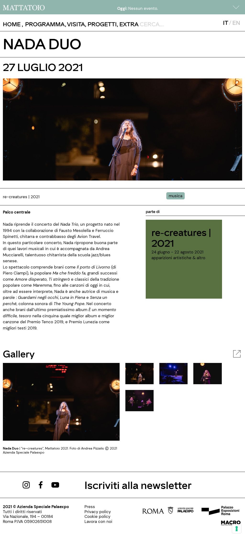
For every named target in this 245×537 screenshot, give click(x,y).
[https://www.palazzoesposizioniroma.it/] (219, 511)
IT (225, 22)
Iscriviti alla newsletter (138, 484)
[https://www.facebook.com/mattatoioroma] (41, 484)
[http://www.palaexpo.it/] (185, 511)
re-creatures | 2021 (181, 237)
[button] (236, 7)
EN (236, 22)
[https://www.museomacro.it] (230, 524)
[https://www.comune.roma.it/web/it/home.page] (157, 511)
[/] (24, 7)
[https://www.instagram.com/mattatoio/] (26, 484)
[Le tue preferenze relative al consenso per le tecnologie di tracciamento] (236, 528)
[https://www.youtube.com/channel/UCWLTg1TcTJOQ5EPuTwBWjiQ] (55, 484)
